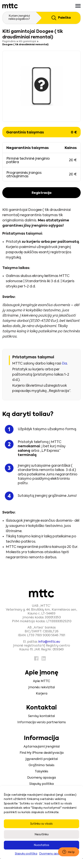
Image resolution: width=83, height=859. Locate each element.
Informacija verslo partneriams (41, 722)
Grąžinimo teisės (41, 765)
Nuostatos (41, 845)
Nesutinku (42, 834)
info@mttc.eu (49, 641)
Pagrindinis (9, 41)
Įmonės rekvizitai (41, 687)
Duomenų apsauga (52, 853)
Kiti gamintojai (27, 41)
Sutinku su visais (41, 823)
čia (64, 363)
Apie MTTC (41, 681)
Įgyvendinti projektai (41, 759)
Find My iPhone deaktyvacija (42, 753)
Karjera (41, 693)
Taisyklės (41, 771)
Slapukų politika (26, 853)
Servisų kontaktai (41, 716)
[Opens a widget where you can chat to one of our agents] (68, 852)
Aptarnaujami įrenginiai (42, 746)
